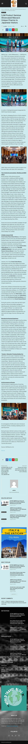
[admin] (2, 26)
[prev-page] (2, 522)
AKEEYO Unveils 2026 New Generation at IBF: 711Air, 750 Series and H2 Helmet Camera (18, 509)
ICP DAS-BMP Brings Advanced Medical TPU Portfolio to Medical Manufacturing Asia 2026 (17, 502)
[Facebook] (7, 29)
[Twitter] (10, 29)
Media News (7, 9)
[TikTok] (15, 735)
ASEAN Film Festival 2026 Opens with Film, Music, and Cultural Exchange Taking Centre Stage (18, 516)
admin (5, 26)
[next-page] (4, 522)
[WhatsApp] (16, 29)
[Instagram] (12, 735)
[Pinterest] (13, 29)
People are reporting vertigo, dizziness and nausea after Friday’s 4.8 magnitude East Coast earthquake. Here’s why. (13, 603)
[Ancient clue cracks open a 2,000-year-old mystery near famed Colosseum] (5, 589)
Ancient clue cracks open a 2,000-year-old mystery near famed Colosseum (17, 588)
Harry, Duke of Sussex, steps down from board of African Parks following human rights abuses (17, 574)
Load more (13, 594)
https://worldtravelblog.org (14, 492)
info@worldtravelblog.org (12, 726)
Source (3, 450)
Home (2, 9)
